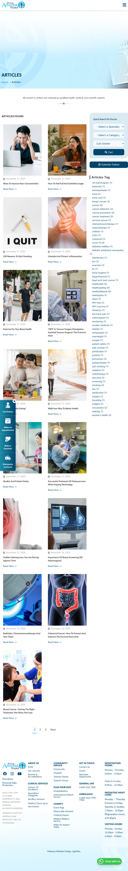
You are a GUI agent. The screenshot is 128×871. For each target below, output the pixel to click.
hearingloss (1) (99, 295)
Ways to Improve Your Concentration (21, 184)
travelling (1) (98, 400)
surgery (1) (97, 396)
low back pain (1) (101, 314)
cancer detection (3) (102, 209)
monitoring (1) (99, 321)
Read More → (10, 189)
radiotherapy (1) (100, 374)
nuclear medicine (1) (102, 325)
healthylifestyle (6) (101, 291)
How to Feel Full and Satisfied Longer (66, 184)
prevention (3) (99, 359)
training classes (61, 777)
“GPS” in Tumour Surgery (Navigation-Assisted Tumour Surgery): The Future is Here (67, 332)
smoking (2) (98, 385)
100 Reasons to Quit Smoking (17, 256)
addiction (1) (98, 186)
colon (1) (96, 235)
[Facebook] (4, 773)
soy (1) (95, 389)
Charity (58, 804)
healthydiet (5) (99, 284)
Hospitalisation (61, 791)
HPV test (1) (98, 302)
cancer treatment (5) (102, 216)
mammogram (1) (100, 317)
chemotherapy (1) (101, 227)
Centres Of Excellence (33, 788)
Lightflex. (76, 851)
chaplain (58, 773)
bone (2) (96, 194)
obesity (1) (97, 329)
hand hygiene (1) (100, 272)
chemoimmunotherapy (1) (105, 224)
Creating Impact (61, 815)
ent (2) (95, 261)
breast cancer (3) (101, 201)
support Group (61, 780)
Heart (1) (96, 299)
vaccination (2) (99, 407)
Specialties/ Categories (33, 794)
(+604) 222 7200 (87, 787)
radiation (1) (98, 370)
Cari (110, 152)
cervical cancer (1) (101, 220)
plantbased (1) (99, 351)
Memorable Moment (63, 811)
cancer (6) (97, 205)
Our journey (34, 771)
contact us (84, 767)
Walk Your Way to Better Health (63, 409)
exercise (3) (98, 265)
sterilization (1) (99, 392)
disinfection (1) (99, 257)
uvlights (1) (97, 404)
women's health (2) (101, 415)
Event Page (59, 808)
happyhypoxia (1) (101, 276)
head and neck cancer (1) (105, 280)
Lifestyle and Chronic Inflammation (65, 256)
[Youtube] (19, 773)
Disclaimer (7, 779)
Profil (30, 767)
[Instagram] (12, 773)
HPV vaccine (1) (100, 306)
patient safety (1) (101, 344)
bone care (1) (99, 197)
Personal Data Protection (9, 784)
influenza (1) (98, 310)
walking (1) (97, 411)
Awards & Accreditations (35, 776)
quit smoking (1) (100, 366)
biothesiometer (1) (101, 190)
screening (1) (98, 381)
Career (82, 771)
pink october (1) (100, 347)
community (59, 769)
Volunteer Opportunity (85, 776)
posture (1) (97, 355)
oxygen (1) (97, 340)
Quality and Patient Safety (16, 481)
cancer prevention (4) (103, 212)
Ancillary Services (36, 799)
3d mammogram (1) (102, 182)
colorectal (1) (98, 239)
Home (5, 82)
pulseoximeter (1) (101, 362)
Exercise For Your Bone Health (17, 329)
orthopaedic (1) (100, 332)
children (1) (97, 231)
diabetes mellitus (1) (102, 246)
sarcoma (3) (98, 377)
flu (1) (95, 269)
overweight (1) (99, 336)
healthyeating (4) (101, 287)
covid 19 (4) (98, 242)
